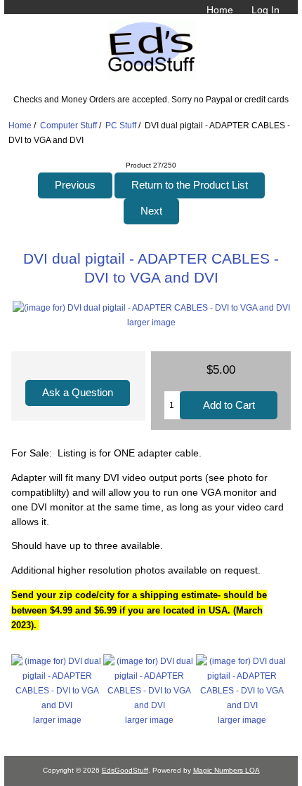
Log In (265, 9)
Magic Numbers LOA (226, 770)
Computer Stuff (68, 125)
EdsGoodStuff (125, 770)
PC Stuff (120, 125)
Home (219, 9)
